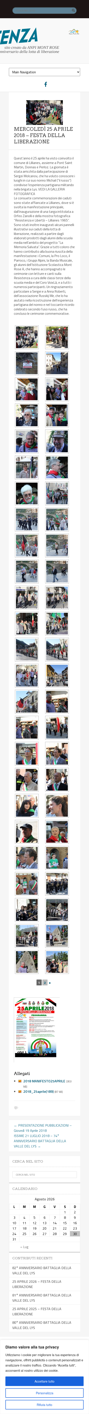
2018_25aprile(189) (38, 1091)
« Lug (24, 1246)
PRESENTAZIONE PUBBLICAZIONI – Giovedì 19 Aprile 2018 (43, 1128)
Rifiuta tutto (44, 1405)
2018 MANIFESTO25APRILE (44, 1081)
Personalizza (44, 1393)
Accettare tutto (44, 1381)
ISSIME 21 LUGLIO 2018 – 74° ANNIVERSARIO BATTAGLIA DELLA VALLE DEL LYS (40, 1141)
